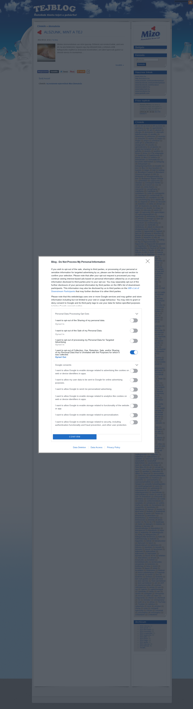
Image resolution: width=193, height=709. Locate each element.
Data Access (96, 447)
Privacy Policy (113, 447)
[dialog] (96, 354)
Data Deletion (79, 447)
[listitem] (96, 313)
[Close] (149, 262)
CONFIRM (74, 437)
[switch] (134, 320)
